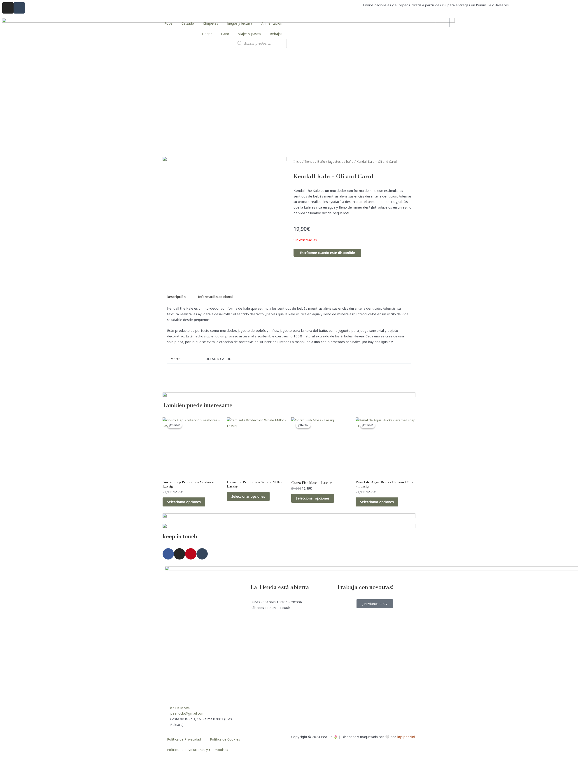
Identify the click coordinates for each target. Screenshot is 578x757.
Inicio (297, 161)
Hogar (207, 33)
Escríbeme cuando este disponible (327, 252)
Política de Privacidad (184, 739)
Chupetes (210, 23)
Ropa (168, 23)
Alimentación (271, 23)
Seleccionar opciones (184, 501)
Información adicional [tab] (215, 296)
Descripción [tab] (176, 296)
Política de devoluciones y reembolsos (197, 749)
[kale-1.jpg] (225, 219)
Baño (225, 33)
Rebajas (276, 33)
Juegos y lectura (239, 23)
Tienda (309, 161)
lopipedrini (406, 736)
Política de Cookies (225, 739)
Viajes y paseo (249, 33)
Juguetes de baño (341, 161)
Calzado (188, 23)
